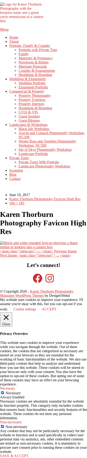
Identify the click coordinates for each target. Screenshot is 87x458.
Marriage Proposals (33, 66)
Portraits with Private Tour (38, 50)
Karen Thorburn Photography (52, 291)
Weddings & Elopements (27, 79)
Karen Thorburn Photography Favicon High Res (45, 199)
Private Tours (19, 158)
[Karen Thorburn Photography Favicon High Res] (43, 247)
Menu (4, 29)
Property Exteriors (32, 100)
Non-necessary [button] (11, 422)
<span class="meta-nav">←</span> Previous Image (38, 251)
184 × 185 (16, 203)
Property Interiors (31, 104)
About (14, 41)
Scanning (16, 170)
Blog (12, 174)
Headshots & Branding (35, 75)
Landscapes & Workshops (28, 125)
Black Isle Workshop (34, 129)
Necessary (13, 393)
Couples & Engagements (37, 71)
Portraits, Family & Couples (29, 46)
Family (24, 54)
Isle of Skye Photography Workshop (45, 150)
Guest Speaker (29, 116)
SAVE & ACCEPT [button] (14, 456)
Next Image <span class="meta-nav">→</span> (35, 255)
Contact (15, 179)
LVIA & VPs (28, 112)
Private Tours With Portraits (39, 162)
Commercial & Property (26, 91)
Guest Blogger (29, 120)
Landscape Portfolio (33, 154)
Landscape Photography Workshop (44, 166)
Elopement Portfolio (33, 87)
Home (13, 37)
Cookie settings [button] (24, 309)
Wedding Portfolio (32, 83)
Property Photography (35, 95)
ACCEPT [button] (49, 309)
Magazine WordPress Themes (22, 295)
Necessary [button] (7, 388)
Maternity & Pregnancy (36, 58)
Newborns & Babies (33, 62)
